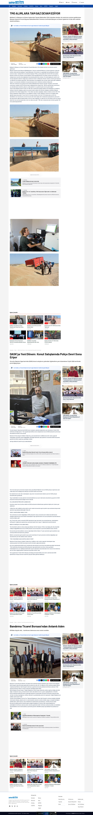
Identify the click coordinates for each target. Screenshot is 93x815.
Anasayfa (11, 9)
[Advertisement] (35, 208)
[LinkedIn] (44, 64)
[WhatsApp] (46, 64)
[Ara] (83, 6)
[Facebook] (39, 64)
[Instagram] (15, 806)
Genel (15, 350)
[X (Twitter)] (42, 64)
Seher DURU (13, 427)
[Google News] (37, 64)
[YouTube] (48, 64)
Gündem (15, 9)
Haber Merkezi (14, 64)
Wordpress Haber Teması (79, 813)
